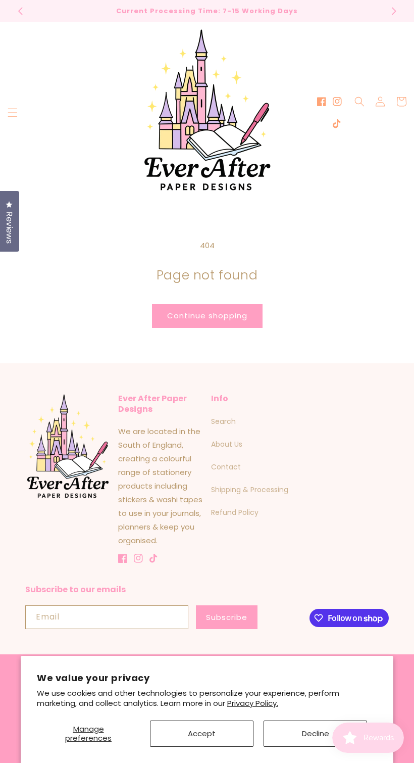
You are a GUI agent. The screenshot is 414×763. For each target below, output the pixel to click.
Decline (315, 733)
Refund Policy (234, 512)
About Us (226, 444)
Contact (226, 467)
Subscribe (226, 617)
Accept (202, 733)
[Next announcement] (394, 11)
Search (223, 421)
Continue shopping (207, 315)
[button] (13, 113)
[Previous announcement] (20, 11)
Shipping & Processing (249, 490)
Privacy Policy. (252, 703)
